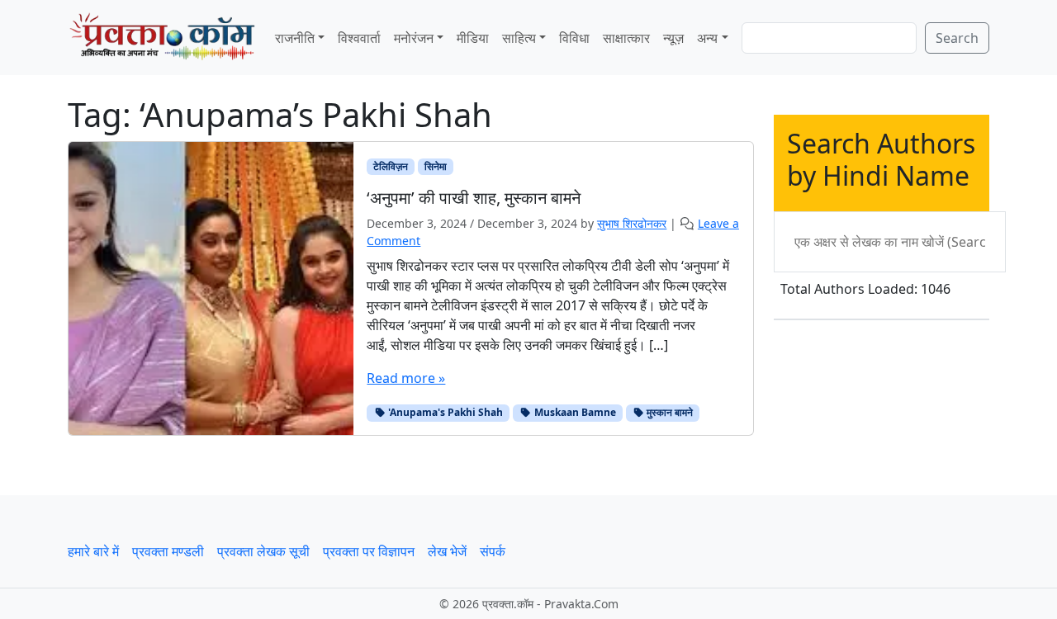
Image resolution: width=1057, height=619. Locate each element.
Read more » (406, 378)
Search (957, 38)
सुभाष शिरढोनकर (631, 223)
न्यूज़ (673, 38)
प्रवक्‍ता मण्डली (168, 551)
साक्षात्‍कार (626, 38)
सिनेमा (435, 166)
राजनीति (295, 38)
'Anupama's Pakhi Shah (444, 412)
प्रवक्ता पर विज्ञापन (369, 551)
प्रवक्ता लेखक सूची (263, 551)
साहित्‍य (519, 38)
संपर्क (492, 551)
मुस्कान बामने (668, 412)
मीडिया (473, 38)
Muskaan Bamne (574, 412)
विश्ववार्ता (359, 38)
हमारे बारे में (93, 551)
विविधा (574, 38)
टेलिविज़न (390, 166)
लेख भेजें (447, 551)
